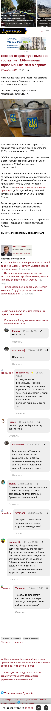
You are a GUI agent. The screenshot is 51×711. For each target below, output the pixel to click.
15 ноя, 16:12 (33, 444)
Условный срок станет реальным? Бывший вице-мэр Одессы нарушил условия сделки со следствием (25, 266)
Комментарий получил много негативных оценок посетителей (23, 313)
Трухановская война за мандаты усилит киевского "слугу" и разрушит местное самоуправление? (24, 290)
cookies (29, 708)
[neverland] (6, 513)
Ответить (17, 342)
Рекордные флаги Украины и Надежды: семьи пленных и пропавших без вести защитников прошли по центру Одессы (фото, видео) (17, 20)
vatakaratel (18, 444)
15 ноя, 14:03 (29, 331)
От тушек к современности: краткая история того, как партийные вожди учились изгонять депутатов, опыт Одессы (24, 276)
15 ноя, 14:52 (35, 350)
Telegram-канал (27, 703)
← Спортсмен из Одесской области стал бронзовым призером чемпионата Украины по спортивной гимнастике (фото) (25, 662)
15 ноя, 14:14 (26, 422)
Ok (38, 708)
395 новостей (18, 254)
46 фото (27, 254)
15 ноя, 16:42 (36, 588)
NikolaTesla (22, 372)
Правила (5, 642)
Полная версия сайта (9, 700)
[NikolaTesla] (7, 373)
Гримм (12, 422)
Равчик (16, 331)
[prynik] (3, 483)
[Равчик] (6, 331)
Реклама (25, 51)
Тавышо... (21, 588)
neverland (20, 513)
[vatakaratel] (6, 444)
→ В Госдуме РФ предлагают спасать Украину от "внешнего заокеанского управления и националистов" (21, 676)
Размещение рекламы (29, 700)
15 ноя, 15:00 (35, 513)
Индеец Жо (15, 542)
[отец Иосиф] (6, 350)
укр (41, 31)
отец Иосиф (18, 350)
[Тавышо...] (6, 588)
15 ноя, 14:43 (25, 483)
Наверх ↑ (18, 642)
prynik (12, 483)
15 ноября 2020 (9, 70)
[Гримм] (3, 422)
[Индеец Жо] (3, 542)
